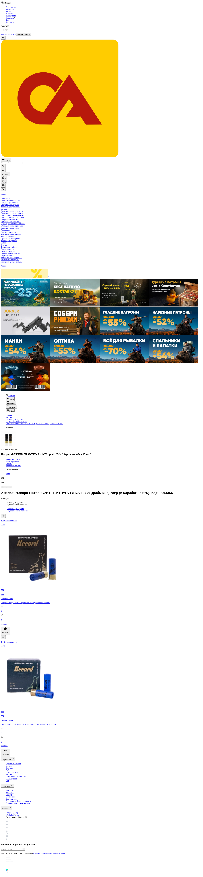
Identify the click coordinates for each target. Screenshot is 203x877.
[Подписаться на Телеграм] (7, 825)
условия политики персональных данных (49, 853)
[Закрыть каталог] (3, 189)
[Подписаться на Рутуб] (7, 840)
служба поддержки (23, 34)
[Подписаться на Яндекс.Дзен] (7, 828)
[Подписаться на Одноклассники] (7, 831)
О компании (6, 786)
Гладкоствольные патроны (16, 422)
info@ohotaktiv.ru (12, 815)
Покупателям (6, 760)
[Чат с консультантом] (3, 186)
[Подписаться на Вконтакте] (7, 822)
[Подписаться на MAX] (7, 834)
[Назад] (3, 38)
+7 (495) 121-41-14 (8, 34)
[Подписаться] (24, 849)
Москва (7, 3)
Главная (11, 396)
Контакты (5, 809)
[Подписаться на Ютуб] (7, 837)
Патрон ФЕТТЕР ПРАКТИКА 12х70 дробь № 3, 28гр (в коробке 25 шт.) (34, 424)
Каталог (7, 160)
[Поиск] (3, 166)
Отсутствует (6, 487)
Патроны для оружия (14, 419)
